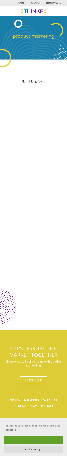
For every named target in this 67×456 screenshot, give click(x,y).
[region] (33, 437)
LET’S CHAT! (33, 380)
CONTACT (47, 406)
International (54, 3)
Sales (46, 400)
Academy (35, 3)
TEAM (33, 406)
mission (15, 400)
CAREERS (21, 3)
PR (55, 400)
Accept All (33, 440)
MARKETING (31, 400)
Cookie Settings (33, 449)
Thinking (20, 406)
